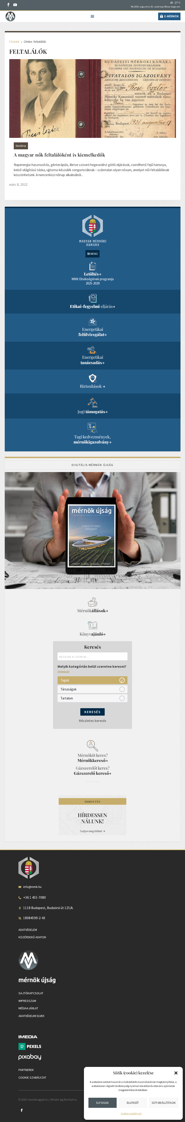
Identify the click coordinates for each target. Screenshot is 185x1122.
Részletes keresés (92, 721)
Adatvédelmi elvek (31, 1016)
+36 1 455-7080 (34, 897)
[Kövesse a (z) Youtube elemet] (15, 4)
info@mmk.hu (32, 887)
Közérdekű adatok (32, 937)
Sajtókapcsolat (30, 993)
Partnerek (26, 1070)
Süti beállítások (164, 1103)
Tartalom (66, 698)
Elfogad (102, 1103)
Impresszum (27, 1001)
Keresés (92, 712)
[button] (176, 1073)
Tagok (64, 680)
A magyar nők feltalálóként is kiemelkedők (59, 155)
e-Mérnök (171, 16)
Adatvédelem (27, 930)
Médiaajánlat (28, 1008)
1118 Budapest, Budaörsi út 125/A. (48, 908)
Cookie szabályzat (131, 1113)
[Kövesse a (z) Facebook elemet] (8, 4)
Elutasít (133, 1103)
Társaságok (68, 689)
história (21, 146)
